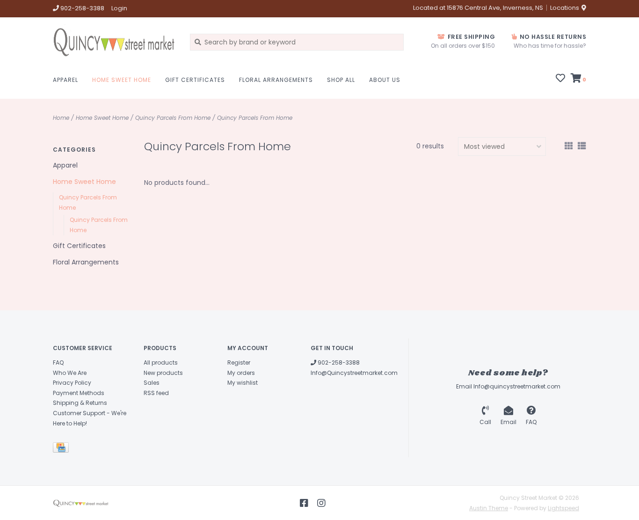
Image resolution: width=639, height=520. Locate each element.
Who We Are (70, 373)
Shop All (341, 80)
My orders (241, 373)
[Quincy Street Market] (114, 41)
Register (238, 362)
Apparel (65, 80)
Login (119, 8)
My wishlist (242, 383)
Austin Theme (488, 508)
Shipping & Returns (80, 403)
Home (61, 118)
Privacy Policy (72, 383)
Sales (152, 383)
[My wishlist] (560, 79)
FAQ (58, 362)
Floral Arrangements (276, 80)
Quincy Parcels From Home (173, 118)
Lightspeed (563, 508)
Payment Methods (78, 393)
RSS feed (156, 393)
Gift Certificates (195, 80)
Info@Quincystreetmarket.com (354, 373)
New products (163, 373)
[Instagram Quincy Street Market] (321, 503)
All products (161, 362)
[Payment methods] (62, 450)
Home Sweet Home (121, 80)
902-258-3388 (338, 362)
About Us (384, 80)
